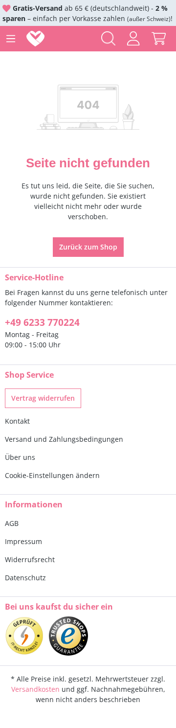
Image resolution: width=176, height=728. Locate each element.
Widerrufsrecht (30, 559)
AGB (12, 523)
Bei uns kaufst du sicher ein (59, 606)
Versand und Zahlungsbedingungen (64, 439)
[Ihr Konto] (133, 38)
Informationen (34, 504)
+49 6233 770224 (42, 322)
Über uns (20, 457)
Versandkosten (35, 689)
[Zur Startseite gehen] (37, 38)
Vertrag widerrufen (43, 398)
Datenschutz (25, 577)
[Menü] (11, 38)
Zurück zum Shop (88, 246)
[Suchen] (108, 38)
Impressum (23, 541)
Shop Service (29, 374)
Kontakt (17, 421)
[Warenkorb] (158, 38)
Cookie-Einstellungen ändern (52, 475)
